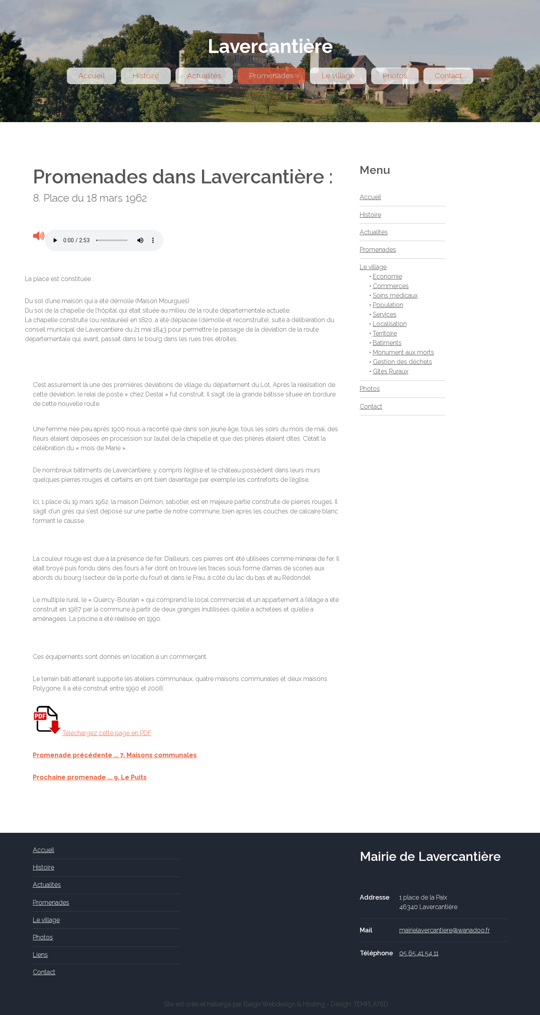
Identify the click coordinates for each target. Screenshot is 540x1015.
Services (385, 314)
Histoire (145, 75)
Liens (40, 954)
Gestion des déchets (402, 362)
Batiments (387, 343)
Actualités (204, 75)
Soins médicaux (395, 295)
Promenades (271, 75)
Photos (395, 75)
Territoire (385, 333)
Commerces (391, 286)
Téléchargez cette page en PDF (106, 733)
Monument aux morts (403, 352)
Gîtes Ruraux (390, 371)
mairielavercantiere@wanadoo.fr (444, 930)
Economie (387, 276)
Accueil (91, 75)
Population (388, 305)
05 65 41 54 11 (418, 953)
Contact (448, 75)
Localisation (390, 324)
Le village (338, 75)
